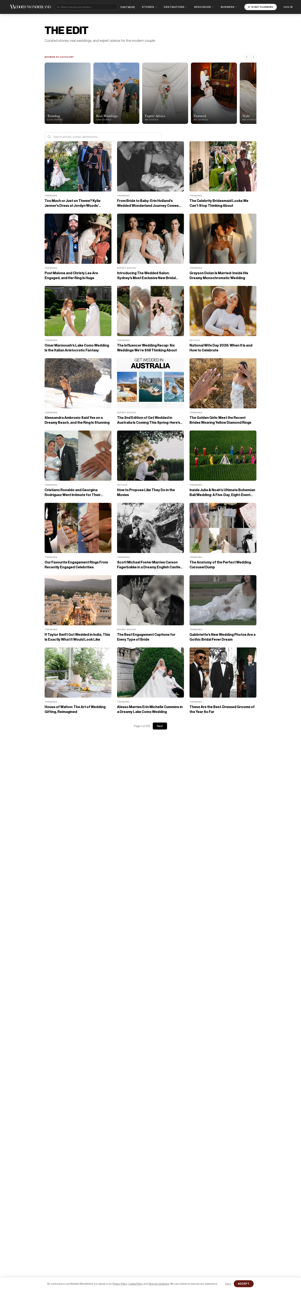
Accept (243, 1283)
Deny (228, 1283)
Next (160, 726)
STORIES (148, 6)
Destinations (174, 6)
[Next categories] (253, 57)
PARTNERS (128, 7)
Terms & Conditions (158, 1283)
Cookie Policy (135, 1283)
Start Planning (262, 7)
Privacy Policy (120, 1283)
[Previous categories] (246, 57)
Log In (288, 6)
